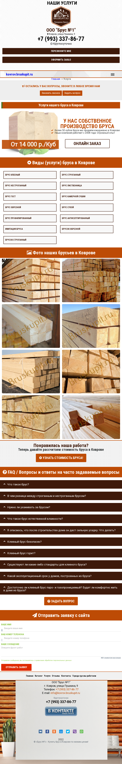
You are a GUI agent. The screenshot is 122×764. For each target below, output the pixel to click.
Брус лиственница (72, 185)
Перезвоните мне (61, 51)
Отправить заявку (16, 667)
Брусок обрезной (71, 229)
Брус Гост (10, 196)
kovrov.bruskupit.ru (19, 74)
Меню (112, 73)
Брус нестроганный (15, 185)
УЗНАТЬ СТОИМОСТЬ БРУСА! (62, 458)
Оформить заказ (61, 59)
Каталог (39, 676)
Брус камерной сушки (73, 196)
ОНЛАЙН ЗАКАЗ (87, 143)
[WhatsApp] (81, 731)
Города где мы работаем (84, 676)
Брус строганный (71, 174)
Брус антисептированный (76, 218)
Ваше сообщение (10, 644)
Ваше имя (6, 624)
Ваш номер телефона (12, 634)
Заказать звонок (51, 93)
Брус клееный (12, 174)
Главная (29, 676)
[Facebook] (47, 731)
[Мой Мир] (61, 731)
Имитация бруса (14, 229)
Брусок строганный (15, 240)
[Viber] (74, 731)
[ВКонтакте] (40, 731)
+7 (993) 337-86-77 (61, 38)
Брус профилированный (18, 218)
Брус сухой (68, 207)
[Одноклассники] (54, 731)
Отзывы (56, 676)
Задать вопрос (72, 93)
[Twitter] (68, 731)
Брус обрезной (13, 207)
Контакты (66, 676)
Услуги (47, 676)
